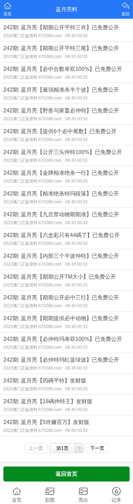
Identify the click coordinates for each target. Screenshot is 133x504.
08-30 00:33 (76, 35)
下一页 (97, 448)
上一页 (36, 448)
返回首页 (66, 474)
